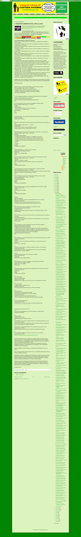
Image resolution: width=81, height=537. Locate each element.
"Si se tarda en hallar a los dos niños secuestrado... (60, 270)
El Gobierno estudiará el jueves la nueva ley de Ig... (60, 217)
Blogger (46, 529)
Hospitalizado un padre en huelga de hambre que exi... (60, 233)
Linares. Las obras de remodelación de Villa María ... (60, 319)
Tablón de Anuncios (51, 14)
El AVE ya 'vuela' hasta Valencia (60, 499)
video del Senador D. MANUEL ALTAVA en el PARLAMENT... (60, 373)
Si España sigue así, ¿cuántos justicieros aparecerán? (60, 403)
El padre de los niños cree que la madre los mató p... (60, 481)
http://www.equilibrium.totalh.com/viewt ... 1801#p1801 (24, 97)
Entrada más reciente (18, 376)
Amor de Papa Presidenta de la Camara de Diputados (60, 287)
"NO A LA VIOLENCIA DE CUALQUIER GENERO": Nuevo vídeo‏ (60, 294)
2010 (56, 192)
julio (56, 512)
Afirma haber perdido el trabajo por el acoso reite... (60, 418)
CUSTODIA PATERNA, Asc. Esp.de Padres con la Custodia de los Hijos (65, 160)
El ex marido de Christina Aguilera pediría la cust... (60, 438)
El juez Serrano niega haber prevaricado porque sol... (60, 463)
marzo (57, 518)
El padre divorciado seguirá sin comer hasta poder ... (60, 317)
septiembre (58, 509)
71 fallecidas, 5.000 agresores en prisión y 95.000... (60, 203)
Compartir (55, 126)
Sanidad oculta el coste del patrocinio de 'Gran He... (60, 446)
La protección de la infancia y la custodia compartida (60, 470)
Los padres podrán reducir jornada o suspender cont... (60, 448)
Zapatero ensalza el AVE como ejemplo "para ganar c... (60, 498)
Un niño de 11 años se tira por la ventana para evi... (60, 488)
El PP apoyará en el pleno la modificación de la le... (60, 396)
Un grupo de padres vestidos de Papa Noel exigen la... (61, 309)
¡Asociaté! (32, 14)
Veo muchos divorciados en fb (60, 229)
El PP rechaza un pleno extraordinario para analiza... (60, 253)
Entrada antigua (47, 376)
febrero (57, 520)
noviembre (58, 506)
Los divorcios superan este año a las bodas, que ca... (60, 272)
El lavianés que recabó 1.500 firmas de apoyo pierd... (60, 428)
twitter (43, 14)
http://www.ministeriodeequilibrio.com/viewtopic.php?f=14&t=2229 (26, 335)
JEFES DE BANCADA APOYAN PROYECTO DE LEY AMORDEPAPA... (60, 410)
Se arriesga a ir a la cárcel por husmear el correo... (60, 248)
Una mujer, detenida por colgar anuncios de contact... (60, 349)
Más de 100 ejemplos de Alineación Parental (59, 408)
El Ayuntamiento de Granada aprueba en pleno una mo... (60, 378)
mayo (57, 515)
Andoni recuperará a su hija (60, 388)
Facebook (56, 97)
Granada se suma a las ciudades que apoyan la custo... (60, 380)
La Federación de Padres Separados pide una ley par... (60, 200)
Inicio (15, 14)
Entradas (56, 112)
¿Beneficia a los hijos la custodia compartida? (59, 338)
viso (63, 169)
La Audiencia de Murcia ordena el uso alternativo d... (60, 205)
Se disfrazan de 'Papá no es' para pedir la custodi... (60, 363)
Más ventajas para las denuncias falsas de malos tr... (60, 214)
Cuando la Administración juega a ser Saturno (60, 391)
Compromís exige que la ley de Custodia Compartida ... (60, 468)
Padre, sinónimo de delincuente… (58, 322)
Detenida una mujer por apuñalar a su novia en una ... (61, 195)
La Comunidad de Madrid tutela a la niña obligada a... (60, 225)
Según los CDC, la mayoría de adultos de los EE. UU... (60, 435)
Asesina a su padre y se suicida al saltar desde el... (60, 460)
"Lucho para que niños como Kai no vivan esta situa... (60, 277)
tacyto (64, 167)
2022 (56, 174)
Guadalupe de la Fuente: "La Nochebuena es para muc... (60, 370)
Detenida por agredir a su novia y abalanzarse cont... (60, 486)
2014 (56, 186)
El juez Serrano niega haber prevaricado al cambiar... (60, 433)
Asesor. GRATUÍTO (61, 14)
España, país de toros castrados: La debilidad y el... (60, 241)
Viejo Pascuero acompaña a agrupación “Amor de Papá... (60, 289)
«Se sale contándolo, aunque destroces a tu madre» (60, 358)
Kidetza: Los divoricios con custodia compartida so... (60, 231)
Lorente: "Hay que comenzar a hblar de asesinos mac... (60, 451)
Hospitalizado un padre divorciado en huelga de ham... (60, 306)
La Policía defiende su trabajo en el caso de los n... (60, 344)
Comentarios (57, 114)
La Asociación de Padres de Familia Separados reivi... (60, 476)
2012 (56, 189)
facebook (38, 14)
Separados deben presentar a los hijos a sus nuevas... (60, 274)
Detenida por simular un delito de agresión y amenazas (60, 483)
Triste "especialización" (59, 209)
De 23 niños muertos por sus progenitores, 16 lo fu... (60, 304)
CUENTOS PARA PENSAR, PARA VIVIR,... (60, 227)
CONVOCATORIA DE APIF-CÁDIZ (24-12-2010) (60, 398)
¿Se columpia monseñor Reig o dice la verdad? (60, 325)
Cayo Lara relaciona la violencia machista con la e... (61, 261)
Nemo (64, 166)
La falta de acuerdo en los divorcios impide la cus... (60, 222)
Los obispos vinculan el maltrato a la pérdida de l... (61, 332)
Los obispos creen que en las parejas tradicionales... (60, 330)
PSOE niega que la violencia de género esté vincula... (60, 327)
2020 (56, 177)
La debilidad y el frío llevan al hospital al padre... (60, 312)
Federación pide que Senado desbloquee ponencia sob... (60, 478)
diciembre (57, 193)
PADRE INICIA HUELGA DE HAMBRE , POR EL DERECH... (60, 386)
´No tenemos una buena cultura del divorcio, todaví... (60, 299)
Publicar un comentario (20, 374)
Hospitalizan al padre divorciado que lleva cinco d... (61, 314)
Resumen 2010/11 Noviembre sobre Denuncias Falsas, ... (60, 291)
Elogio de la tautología (59, 262)
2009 (56, 523)
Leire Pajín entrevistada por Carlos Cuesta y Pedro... (60, 220)
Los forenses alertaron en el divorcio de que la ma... (60, 455)
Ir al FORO (26, 14)
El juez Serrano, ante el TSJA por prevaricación (60, 502)
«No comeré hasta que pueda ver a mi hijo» (60, 366)
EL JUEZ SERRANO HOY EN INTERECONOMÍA (60, 405)
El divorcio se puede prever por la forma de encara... (60, 257)
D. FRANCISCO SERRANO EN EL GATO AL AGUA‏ (60, 393)
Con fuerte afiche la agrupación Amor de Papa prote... (60, 284)
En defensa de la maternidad (60, 258)
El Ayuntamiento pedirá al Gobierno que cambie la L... (60, 375)
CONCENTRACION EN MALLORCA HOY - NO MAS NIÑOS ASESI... (60, 473)
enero (57, 521)
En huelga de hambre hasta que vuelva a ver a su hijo (61, 238)
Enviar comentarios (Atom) (24, 378)
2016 (56, 183)
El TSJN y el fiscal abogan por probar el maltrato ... (60, 453)
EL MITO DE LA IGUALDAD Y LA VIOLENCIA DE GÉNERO (60, 208)
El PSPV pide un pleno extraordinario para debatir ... (60, 250)
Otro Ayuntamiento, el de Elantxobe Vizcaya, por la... (60, 212)
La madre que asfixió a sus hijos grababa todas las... (61, 267)
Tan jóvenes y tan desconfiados (60, 443)
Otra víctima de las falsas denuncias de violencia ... (60, 440)
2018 (56, 180)
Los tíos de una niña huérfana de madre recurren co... (60, 465)
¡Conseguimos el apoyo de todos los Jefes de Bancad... (60, 414)
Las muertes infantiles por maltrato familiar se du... (60, 490)
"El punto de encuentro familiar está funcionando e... (60, 426)
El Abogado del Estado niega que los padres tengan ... (60, 246)
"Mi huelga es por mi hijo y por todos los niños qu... (60, 236)
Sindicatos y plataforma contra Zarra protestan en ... (60, 495)
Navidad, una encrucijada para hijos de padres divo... (60, 265)
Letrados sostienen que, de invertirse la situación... (60, 421)
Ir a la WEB (20, 14)
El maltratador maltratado (59, 442)
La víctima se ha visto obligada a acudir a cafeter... (60, 423)
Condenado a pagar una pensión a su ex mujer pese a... (60, 341)
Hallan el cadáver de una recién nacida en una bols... (60, 416)
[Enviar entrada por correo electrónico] (26, 369)
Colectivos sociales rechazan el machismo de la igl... (60, 282)
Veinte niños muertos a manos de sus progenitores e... (60, 493)
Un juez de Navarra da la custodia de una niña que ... (60, 504)
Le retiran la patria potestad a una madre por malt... (60, 351)
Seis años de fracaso (59, 296)
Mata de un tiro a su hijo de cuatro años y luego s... (60, 458)
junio (56, 514)
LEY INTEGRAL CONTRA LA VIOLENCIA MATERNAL (60, 243)
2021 (56, 175)
